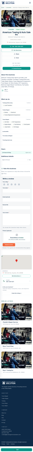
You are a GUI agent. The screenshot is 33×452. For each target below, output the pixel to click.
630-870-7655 (5, 432)
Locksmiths (8, 7)
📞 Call (17, 449)
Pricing (3, 422)
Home (2, 7)
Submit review (9, 244)
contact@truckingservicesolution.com (11, 434)
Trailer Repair (5, 398)
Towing (3, 401)
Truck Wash (5, 405)
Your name (6, 187)
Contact (4, 420)
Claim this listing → (16, 293)
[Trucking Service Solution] (8, 2)
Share (17, 54)
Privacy (3, 444)
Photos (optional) (7, 230)
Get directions (17, 50)
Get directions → (16, 276)
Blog (3, 415)
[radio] (4, 184)
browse (21, 237)
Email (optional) (6, 197)
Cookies (13, 444)
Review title (5, 204)
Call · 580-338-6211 (17, 46)
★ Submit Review (16, 68)
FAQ (3, 417)
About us (4, 412)
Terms (7, 444)
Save (17, 57)
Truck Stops (5, 403)
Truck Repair (5, 396)
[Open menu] (30, 2)
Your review (6, 212)
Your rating (6, 181)
